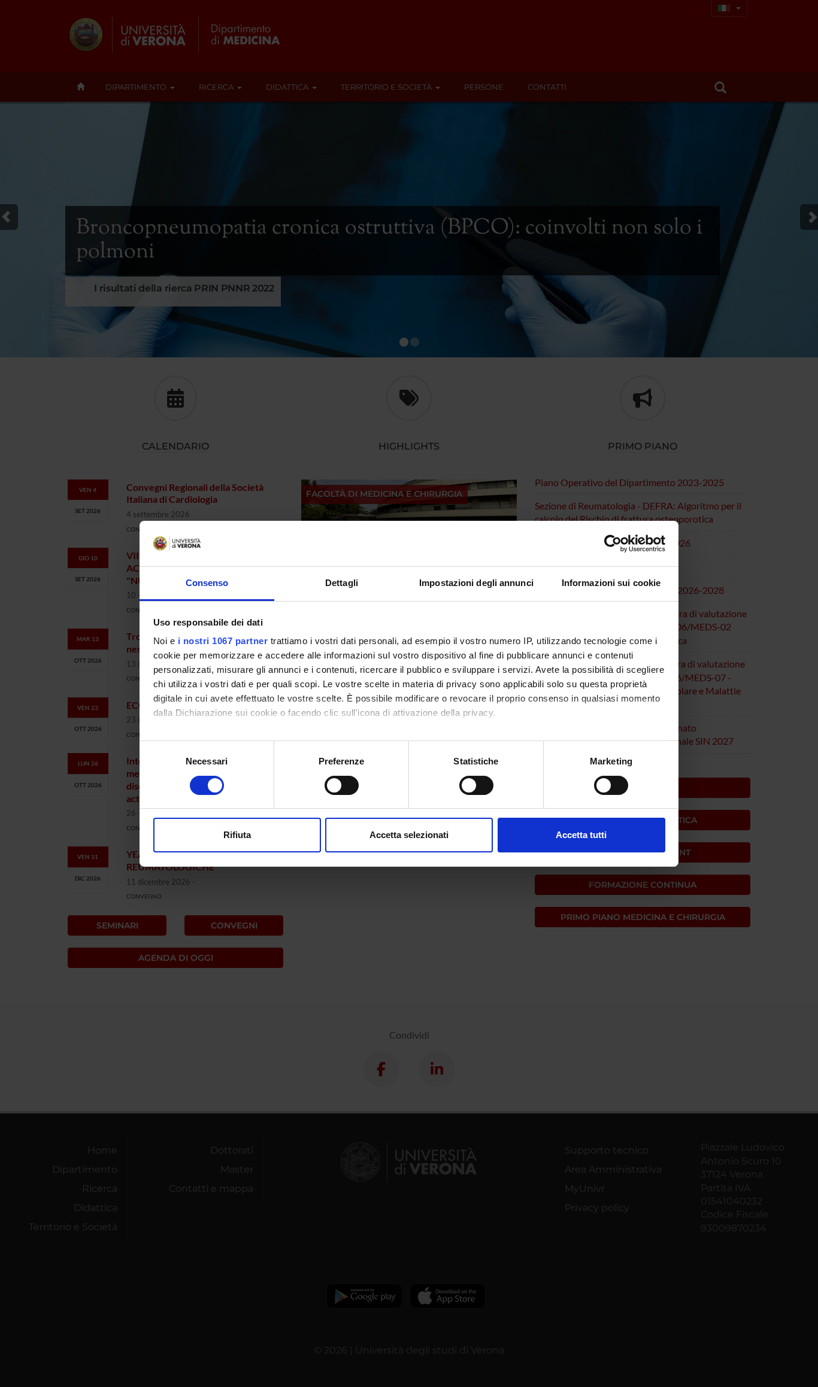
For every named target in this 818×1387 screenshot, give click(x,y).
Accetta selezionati (409, 835)
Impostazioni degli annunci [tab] (476, 583)
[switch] (342, 785)
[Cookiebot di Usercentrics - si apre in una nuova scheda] (613, 544)
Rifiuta (237, 835)
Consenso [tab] (207, 583)
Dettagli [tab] (341, 583)
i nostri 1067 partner (223, 641)
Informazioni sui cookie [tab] (611, 583)
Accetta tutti (581, 835)
